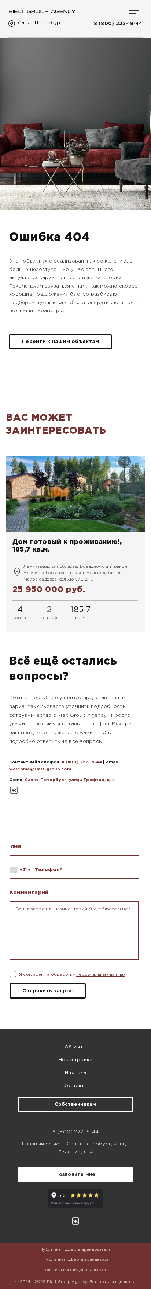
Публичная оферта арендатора (76, 1259)
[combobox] (21, 870)
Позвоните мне (75, 1175)
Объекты (75, 1047)
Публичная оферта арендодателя (75, 1250)
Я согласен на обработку (72, 974)
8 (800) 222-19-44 (118, 23)
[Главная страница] (42, 11)
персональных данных (100, 974)
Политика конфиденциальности (75, 1270)
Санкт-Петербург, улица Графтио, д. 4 (70, 780)
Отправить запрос (47, 991)
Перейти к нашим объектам (60, 341)
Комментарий (29, 892)
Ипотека (75, 1073)
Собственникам (75, 1104)
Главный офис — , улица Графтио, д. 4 (75, 1148)
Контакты (75, 1086)
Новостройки (75, 1060)
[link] (75, 544)
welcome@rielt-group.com (40, 769)
